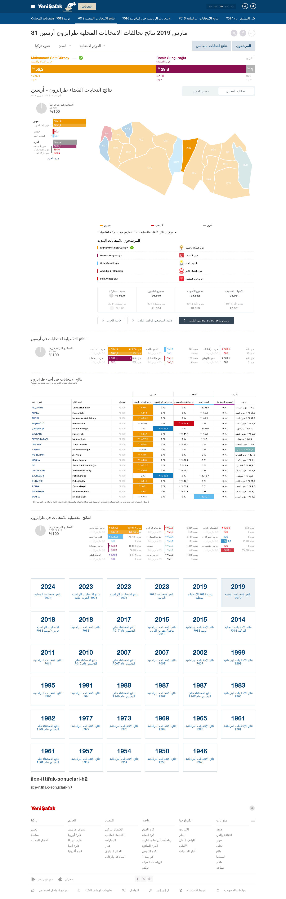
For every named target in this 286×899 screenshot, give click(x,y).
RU (232, 6)
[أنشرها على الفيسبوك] (244, 33)
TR (210, 6)
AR (221, 6)
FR (226, 6)
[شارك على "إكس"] (235, 33)
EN (215, 6)
